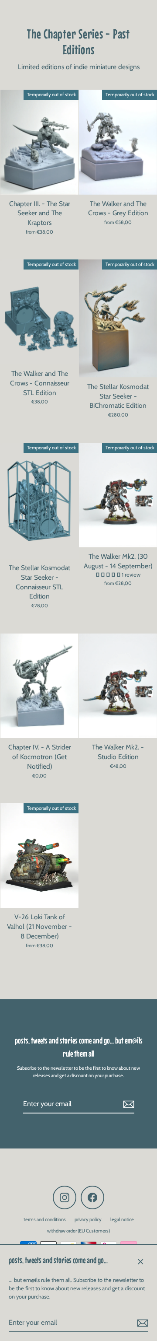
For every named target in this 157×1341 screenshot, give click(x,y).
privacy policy (88, 1219)
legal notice (122, 1219)
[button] (109, 574)
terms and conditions (45, 1219)
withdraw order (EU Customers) (78, 1231)
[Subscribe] (141, 1323)
